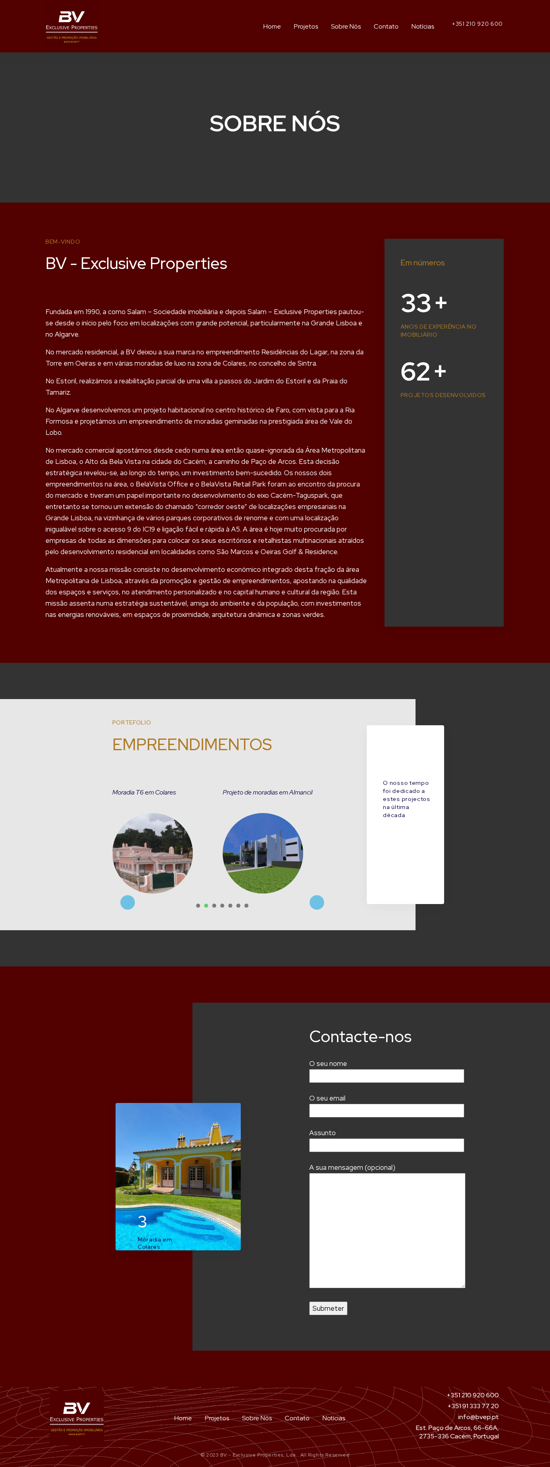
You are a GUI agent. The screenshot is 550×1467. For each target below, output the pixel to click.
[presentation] (198, 906)
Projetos (306, 26)
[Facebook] (499, 32)
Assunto (322, 1132)
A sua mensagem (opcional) (352, 1167)
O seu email (327, 1098)
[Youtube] (486, 32)
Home (272, 26)
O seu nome (328, 1063)
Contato (386, 26)
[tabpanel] (167, 840)
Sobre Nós (346, 26)
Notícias (422, 26)
